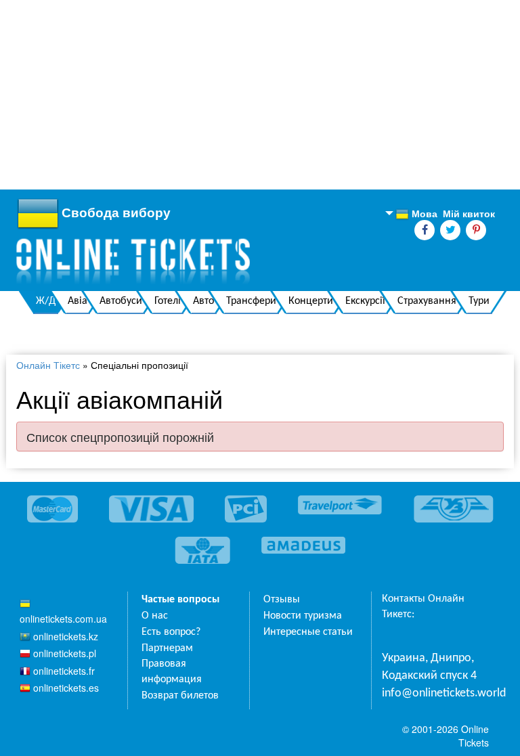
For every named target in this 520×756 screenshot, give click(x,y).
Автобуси (121, 301)
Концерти (310, 301)
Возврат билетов (180, 695)
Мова (416, 213)
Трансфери (251, 301)
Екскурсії (365, 301)
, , (429, 667)
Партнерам (167, 648)
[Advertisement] (260, 95)
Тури (479, 301)
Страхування (426, 301)
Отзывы (281, 599)
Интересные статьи (308, 632)
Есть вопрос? (171, 632)
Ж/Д (46, 301)
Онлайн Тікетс (48, 365)
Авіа (77, 301)
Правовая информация (172, 672)
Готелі (167, 301)
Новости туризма (302, 615)
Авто (203, 301)
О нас (155, 615)
